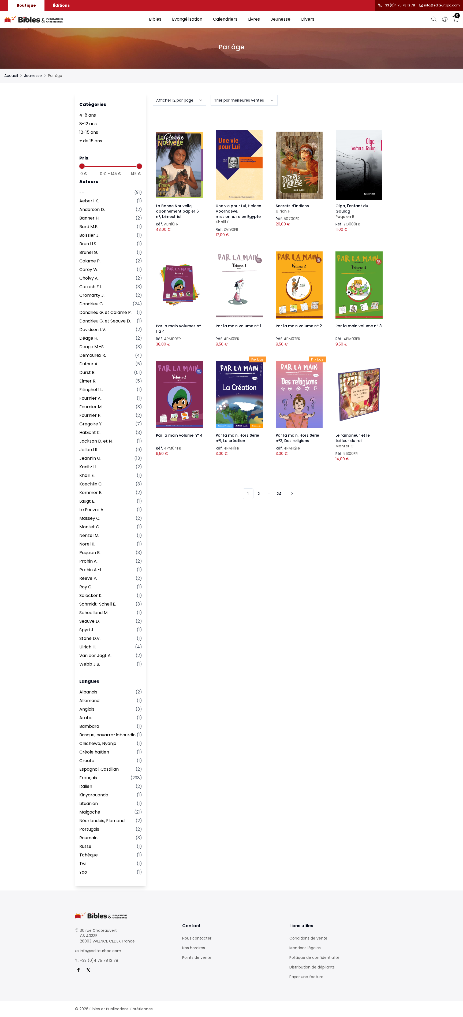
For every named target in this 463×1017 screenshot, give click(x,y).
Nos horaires (193, 948)
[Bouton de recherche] (434, 19)
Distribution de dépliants (312, 967)
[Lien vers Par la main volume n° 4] (179, 394)
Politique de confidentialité (314, 957)
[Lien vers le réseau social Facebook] (78, 970)
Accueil (11, 75)
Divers (307, 19)
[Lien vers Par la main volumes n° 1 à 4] (179, 285)
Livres (254, 19)
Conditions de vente (308, 938)
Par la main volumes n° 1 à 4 (178, 328)
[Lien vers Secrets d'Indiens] (299, 165)
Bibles (155, 19)
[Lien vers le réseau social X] (88, 970)
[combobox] (179, 100)
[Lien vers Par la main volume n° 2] (299, 285)
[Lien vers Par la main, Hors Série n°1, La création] (239, 394)
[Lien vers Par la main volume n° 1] (239, 285)
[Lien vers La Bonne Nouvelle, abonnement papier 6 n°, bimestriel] (179, 165)
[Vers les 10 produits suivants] (291, 493)
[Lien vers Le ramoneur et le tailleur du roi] (359, 394)
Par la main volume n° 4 (179, 435)
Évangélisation (187, 19)
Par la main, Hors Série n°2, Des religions (297, 438)
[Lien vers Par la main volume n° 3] (359, 285)
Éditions (61, 5)
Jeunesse (280, 19)
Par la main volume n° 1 (238, 326)
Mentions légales (305, 948)
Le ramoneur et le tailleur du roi (352, 441)
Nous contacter (196, 938)
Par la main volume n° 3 (358, 326)
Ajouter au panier (179, 160)
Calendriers (225, 19)
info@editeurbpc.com (442, 5)
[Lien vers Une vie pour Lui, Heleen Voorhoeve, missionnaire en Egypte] (239, 165)
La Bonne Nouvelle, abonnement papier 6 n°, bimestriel (177, 211)
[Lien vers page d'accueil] (74, 19)
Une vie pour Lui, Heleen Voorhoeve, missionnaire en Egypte (238, 214)
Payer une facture (306, 976)
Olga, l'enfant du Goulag (351, 211)
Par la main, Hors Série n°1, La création (237, 438)
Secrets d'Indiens (292, 208)
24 (279, 493)
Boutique (26, 5)
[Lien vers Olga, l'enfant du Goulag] (359, 165)
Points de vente (196, 957)
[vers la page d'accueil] (124, 915)
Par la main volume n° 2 (299, 326)
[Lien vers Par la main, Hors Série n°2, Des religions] (299, 394)
